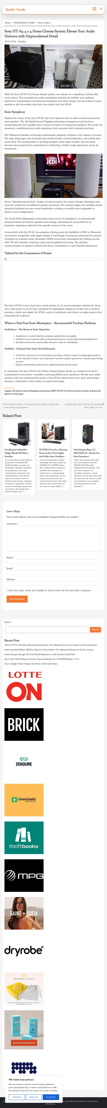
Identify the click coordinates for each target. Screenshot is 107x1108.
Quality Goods (15, 9)
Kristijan (22, 41)
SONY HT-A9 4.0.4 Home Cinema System (69, 391)
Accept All (50, 1097)
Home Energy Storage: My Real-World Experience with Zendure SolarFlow (39, 654)
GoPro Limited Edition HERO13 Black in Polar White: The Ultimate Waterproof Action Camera (49, 650)
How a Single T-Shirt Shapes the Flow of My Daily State (30, 664)
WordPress (50, 1104)
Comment (12, 523)
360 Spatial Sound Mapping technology (30, 391)
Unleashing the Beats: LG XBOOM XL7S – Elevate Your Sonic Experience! (87, 453)
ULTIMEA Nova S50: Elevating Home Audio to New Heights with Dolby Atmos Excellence (53, 453)
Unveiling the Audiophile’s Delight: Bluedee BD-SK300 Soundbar (17, 453)
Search (7, 622)
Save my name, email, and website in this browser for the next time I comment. (50, 590)
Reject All (34, 1097)
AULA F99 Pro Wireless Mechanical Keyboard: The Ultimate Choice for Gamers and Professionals (50, 645)
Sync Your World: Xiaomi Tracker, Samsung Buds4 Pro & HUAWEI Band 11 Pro (41, 659)
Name (10, 557)
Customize (17, 1097)
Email (10, 568)
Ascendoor (81, 1101)
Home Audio (9, 388)
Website (11, 579)
